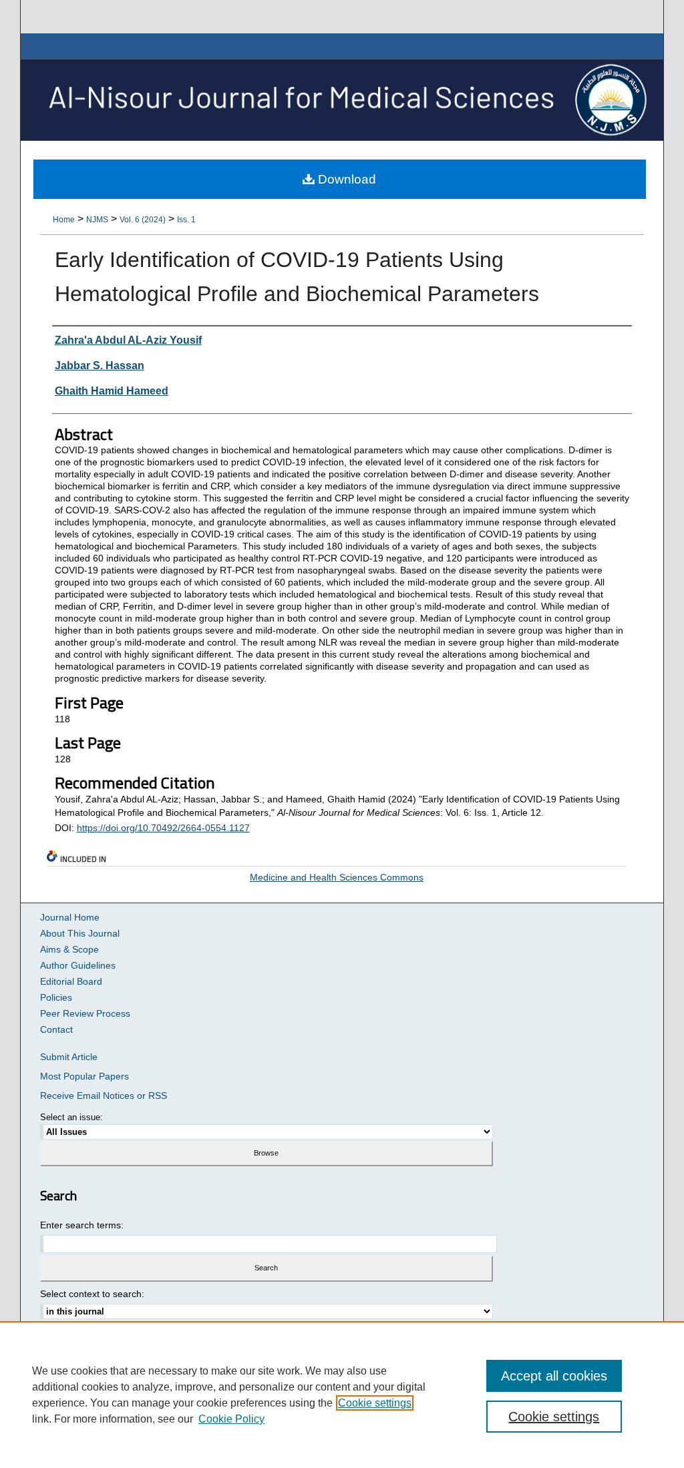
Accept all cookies (554, 1376)
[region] (342, 1394)
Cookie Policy (231, 1419)
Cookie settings (374, 1403)
